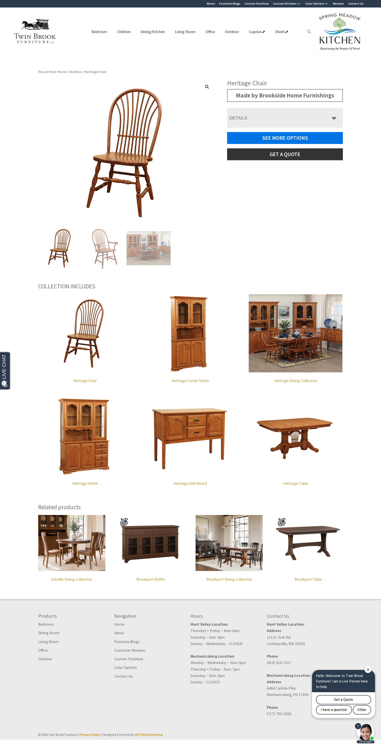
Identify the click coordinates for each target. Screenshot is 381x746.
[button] (207, 87)
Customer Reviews (129, 650)
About (211, 4)
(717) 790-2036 (279, 713)
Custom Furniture (257, 4)
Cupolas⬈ (257, 31)
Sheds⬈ (281, 31)
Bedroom (99, 31)
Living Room (185, 31)
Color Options (314, 4)
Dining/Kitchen (152, 31)
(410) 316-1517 (279, 662)
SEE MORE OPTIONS (285, 137)
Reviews (338, 4)
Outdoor (232, 31)
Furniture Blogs (229, 4)
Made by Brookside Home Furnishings (285, 95)
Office (210, 31)
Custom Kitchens (285, 4)
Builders (75, 71)
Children (124, 31)
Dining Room (49, 632)
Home (119, 624)
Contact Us (356, 4)
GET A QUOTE (285, 154)
